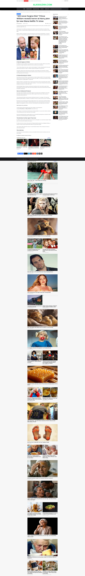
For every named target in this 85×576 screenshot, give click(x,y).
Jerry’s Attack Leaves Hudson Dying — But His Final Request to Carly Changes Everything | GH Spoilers (63, 71)
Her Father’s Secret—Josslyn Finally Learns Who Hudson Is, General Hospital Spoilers (63, 102)
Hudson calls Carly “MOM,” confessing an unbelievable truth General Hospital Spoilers (63, 28)
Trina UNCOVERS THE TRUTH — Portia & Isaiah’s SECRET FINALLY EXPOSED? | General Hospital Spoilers (63, 87)
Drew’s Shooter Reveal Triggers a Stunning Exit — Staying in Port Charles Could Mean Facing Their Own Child (63, 98)
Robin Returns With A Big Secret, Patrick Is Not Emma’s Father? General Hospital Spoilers (63, 22)
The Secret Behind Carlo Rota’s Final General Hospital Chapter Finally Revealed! (63, 46)
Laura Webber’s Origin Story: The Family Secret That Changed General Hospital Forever (63, 93)
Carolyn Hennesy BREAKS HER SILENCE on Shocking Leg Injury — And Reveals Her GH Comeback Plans (63, 51)
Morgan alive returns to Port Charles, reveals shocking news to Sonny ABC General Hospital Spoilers (63, 56)
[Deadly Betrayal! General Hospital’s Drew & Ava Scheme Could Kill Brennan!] (55, 18)
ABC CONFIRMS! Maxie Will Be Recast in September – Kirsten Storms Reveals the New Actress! (63, 107)
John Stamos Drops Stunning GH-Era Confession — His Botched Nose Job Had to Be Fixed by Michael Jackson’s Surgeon (63, 76)
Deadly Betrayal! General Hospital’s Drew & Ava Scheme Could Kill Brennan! (63, 17)
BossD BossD (20, 23)
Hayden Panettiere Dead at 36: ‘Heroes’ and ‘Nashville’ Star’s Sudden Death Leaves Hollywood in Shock (63, 112)
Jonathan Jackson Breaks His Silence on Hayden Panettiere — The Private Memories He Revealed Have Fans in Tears (63, 82)
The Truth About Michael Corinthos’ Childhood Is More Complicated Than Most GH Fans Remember (63, 61)
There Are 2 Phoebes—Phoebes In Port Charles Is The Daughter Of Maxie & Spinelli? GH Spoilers (63, 33)
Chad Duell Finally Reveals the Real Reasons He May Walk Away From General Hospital (63, 66)
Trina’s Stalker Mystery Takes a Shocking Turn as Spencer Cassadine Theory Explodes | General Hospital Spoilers (63, 118)
